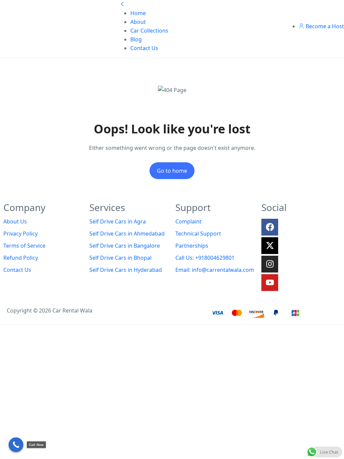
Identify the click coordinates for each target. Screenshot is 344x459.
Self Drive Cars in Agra (117, 221)
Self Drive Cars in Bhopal (120, 257)
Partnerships (191, 245)
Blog (136, 39)
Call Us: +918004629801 (204, 257)
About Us (15, 221)
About (138, 22)
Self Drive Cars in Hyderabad (125, 270)
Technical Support (198, 233)
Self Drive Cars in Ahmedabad (127, 233)
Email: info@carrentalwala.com (214, 270)
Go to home (172, 170)
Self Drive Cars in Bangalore (124, 245)
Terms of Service (24, 245)
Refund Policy (20, 257)
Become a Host (325, 26)
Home (138, 13)
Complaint (188, 221)
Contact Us (144, 48)
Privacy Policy (20, 233)
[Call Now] (16, 444)
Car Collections (149, 30)
